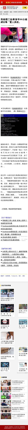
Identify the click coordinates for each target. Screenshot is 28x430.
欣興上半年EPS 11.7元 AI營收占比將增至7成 (23, 312)
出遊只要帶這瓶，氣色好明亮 (7, 357)
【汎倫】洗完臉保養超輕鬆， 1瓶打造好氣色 (23, 370)
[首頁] (14, 2)
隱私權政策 (22, 426)
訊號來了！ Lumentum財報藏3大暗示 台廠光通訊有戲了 (7, 315)
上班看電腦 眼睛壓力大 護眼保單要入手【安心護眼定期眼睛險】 (7, 342)
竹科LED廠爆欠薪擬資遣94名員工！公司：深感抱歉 (7, 299)
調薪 (24, 275)
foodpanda (14, 275)
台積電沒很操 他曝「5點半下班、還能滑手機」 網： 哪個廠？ (5, 327)
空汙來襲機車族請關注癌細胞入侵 (23, 354)
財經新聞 (6, 11)
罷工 (20, 275)
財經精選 (8, 275)
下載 (24, 7)
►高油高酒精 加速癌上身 (9, 237)
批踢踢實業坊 (16, 77)
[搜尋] (26, 3)
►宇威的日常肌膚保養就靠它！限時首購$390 (11, 240)
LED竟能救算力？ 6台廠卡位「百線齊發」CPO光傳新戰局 (5, 370)
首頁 (1, 11)
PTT (23, 111)
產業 (11, 11)
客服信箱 (6, 426)
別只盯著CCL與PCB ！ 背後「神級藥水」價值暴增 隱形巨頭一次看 (23, 327)
